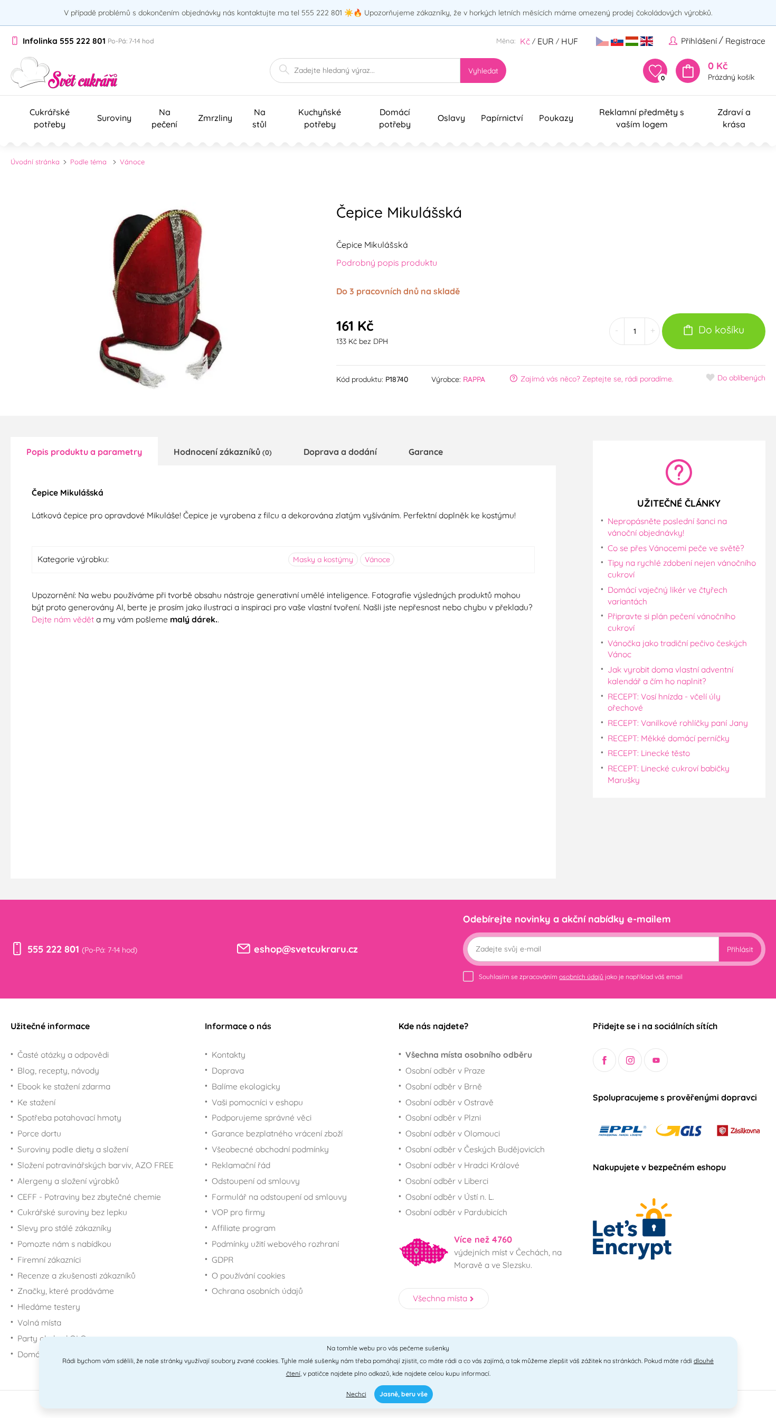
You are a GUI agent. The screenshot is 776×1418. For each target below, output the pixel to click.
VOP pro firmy (238, 1212)
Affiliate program (244, 1228)
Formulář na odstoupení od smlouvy (279, 1196)
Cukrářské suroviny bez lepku (72, 1212)
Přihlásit (740, 949)
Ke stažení (36, 1102)
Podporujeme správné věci (261, 1117)
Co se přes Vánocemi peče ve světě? (676, 548)
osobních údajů (581, 977)
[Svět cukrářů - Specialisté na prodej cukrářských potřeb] (64, 72)
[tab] (84, 451)
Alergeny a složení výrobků (68, 1181)
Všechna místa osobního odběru (468, 1054)
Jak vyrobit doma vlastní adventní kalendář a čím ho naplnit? (670, 675)
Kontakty (228, 1054)
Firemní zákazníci (49, 1259)
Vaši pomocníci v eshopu (257, 1102)
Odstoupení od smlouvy (256, 1181)
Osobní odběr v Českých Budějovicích (475, 1149)
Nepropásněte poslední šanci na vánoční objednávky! (667, 527)
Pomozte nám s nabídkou (64, 1243)
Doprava (228, 1070)
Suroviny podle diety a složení (72, 1149)
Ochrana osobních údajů (257, 1290)
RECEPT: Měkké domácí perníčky (669, 738)
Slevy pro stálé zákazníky (64, 1228)
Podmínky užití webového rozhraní (275, 1243)
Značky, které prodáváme (65, 1290)
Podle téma (88, 161)
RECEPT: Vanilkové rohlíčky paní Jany (678, 722)
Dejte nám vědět (63, 619)
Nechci (356, 1394)
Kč (525, 41)
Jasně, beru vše (404, 1394)
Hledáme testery (48, 1306)
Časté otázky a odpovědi (63, 1054)
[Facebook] (605, 1060)
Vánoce (132, 161)
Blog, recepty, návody (58, 1070)
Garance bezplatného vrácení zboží (277, 1133)
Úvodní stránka (35, 161)
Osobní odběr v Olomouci (452, 1133)
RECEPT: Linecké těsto (649, 753)
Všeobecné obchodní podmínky (270, 1149)
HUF (569, 41)
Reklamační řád (241, 1165)
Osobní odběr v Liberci (446, 1181)
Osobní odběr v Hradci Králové (462, 1165)
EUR (545, 41)
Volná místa (39, 1322)
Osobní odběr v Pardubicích (456, 1212)
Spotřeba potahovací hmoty (69, 1117)
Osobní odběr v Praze (445, 1070)
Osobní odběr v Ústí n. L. (449, 1196)
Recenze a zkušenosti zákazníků (76, 1275)
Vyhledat (483, 71)
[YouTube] (656, 1060)
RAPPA (474, 379)
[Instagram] (630, 1060)
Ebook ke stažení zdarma (63, 1086)
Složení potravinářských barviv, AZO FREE (95, 1165)
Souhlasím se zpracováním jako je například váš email (581, 977)
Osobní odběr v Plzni (443, 1117)
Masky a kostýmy (323, 559)
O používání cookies (248, 1275)
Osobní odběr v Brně (443, 1086)
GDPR (222, 1259)
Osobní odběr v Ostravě (449, 1102)
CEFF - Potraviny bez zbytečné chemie (89, 1196)
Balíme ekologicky (246, 1086)
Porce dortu (39, 1133)
